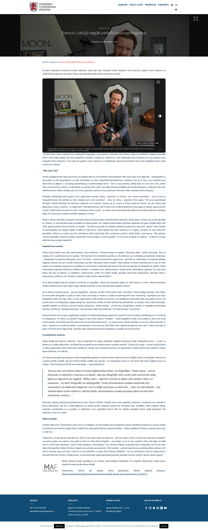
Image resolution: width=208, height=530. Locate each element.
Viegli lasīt (136, 5)
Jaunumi (122, 5)
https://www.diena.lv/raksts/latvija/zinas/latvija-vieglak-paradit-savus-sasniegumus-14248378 (104, 474)
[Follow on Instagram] (150, 508)
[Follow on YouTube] (165, 508)
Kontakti (163, 5)
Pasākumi (150, 5)
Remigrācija (104, 28)
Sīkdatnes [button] (59, 526)
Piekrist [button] (164, 526)
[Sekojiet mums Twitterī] (154, 508)
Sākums (45, 62)
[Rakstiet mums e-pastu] (157, 508)
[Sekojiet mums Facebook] (146, 508)
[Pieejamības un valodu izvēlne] (176, 9)
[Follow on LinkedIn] (161, 508)
